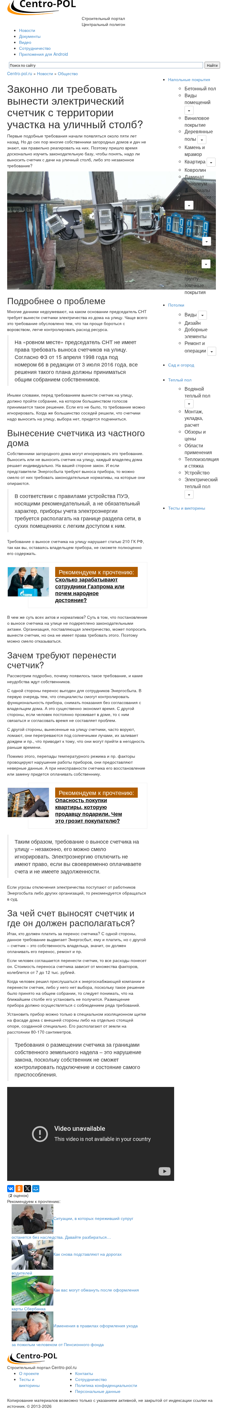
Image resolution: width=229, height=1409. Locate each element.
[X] (27, 1188)
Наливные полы (196, 216)
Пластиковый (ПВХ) (199, 252)
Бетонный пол (200, 88)
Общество (68, 73)
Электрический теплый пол (201, 483)
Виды (191, 314)
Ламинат (194, 176)
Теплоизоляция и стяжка (202, 462)
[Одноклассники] (19, 1188)
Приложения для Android (43, 54)
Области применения (198, 449)
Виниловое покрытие (197, 121)
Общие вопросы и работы (196, 233)
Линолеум (196, 183)
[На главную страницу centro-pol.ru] (32, 1358)
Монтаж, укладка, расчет (194, 418)
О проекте (29, 1373)
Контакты (84, 1373)
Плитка (192, 263)
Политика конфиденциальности (106, 1385)
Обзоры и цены (195, 435)
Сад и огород (181, 365)
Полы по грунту (194, 275)
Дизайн (193, 322)
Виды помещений (198, 99)
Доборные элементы (196, 333)
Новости (27, 30)
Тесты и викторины (186, 508)
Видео (25, 42)
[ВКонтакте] (10, 1188)
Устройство (197, 472)
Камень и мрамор (195, 150)
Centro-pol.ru (19, 73)
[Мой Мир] (35, 1188)
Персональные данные (97, 1391)
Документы (30, 36)
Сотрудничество (35, 48)
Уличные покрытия (195, 289)
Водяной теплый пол (197, 392)
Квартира (195, 161)
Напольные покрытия (189, 79)
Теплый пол (179, 380)
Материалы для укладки (198, 193)
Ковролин (195, 169)
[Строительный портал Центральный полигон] (41, 7)
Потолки (176, 305)
